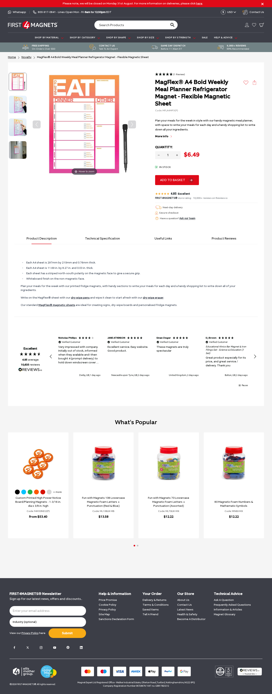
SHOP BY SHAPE (116, 37)
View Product (33, 527)
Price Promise (108, 600)
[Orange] (36, 492)
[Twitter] (27, 647)
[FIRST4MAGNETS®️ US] (33, 25)
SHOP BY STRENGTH (178, 37)
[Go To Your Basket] (261, 25)
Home (12, 57)
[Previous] (37, 124)
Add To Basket (172, 180)
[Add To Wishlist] (246, 83)
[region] (153, 356)
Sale (205, 37)
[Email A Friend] (254, 82)
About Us (183, 600)
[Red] (42, 492)
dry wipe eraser (153, 298)
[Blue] (23, 492)
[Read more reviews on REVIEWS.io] (30, 370)
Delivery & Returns (154, 600)
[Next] (132, 124)
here (199, 3)
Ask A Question (224, 600)
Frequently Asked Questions (232, 605)
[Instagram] (41, 647)
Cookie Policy (107, 605)
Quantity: (164, 147)
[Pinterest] (68, 647)
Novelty (26, 57)
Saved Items (151, 609)
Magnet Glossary (224, 614)
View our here (27, 633)
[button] (170, 74)
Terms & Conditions (156, 605)
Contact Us (184, 605)
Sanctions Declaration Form (116, 619)
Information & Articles (228, 609)
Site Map (104, 614)
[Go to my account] (247, 25)
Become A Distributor (191, 619)
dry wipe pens (80, 298)
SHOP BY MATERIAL (47, 37)
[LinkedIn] (81, 647)
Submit (67, 633)
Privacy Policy (107, 609)
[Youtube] (54, 647)
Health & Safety (187, 614)
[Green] (30, 492)
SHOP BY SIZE (146, 37)
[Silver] (49, 492)
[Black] (17, 492)
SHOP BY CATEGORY (83, 37)
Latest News (185, 609)
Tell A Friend (150, 614)
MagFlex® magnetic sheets (56, 305)
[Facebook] (14, 647)
